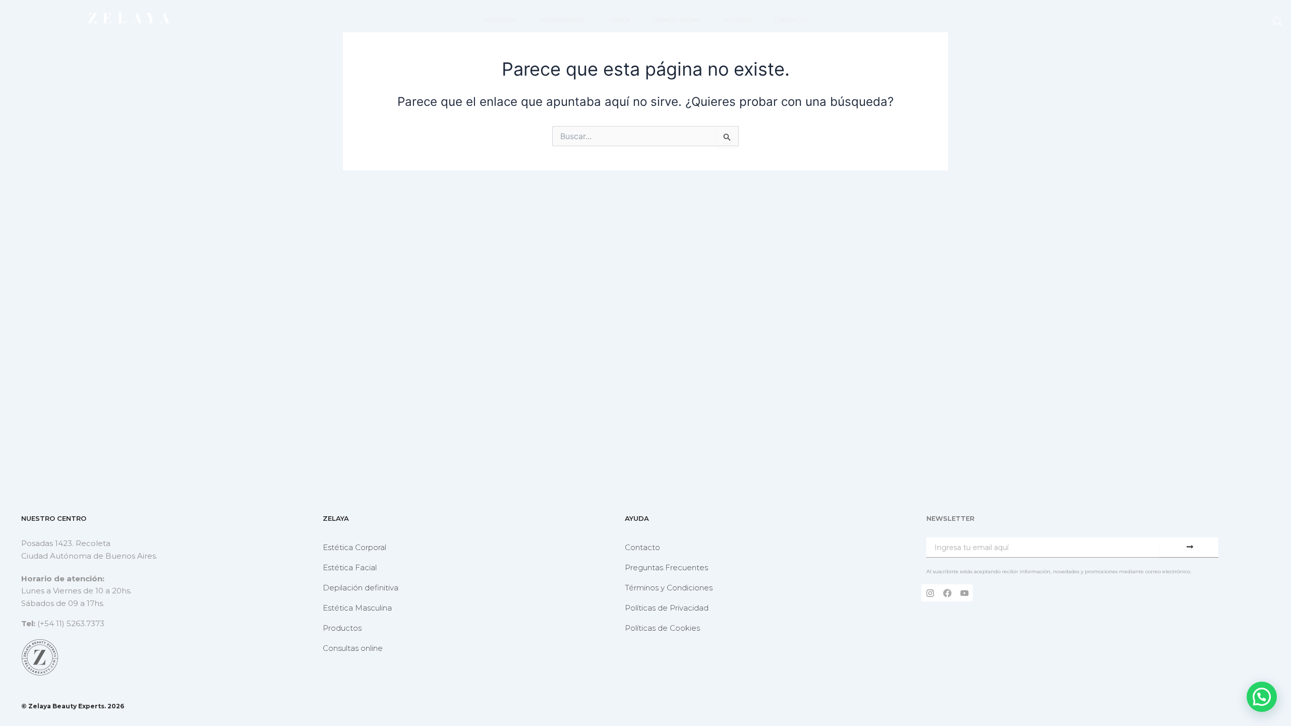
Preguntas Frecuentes (666, 567)
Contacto (642, 547)
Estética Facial (350, 567)
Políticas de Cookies (662, 628)
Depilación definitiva (360, 587)
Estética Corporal (354, 547)
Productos (342, 628)
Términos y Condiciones (669, 587)
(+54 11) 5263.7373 (70, 623)
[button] (1277, 21)
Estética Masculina (357, 608)
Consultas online (353, 648)
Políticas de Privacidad (667, 608)
